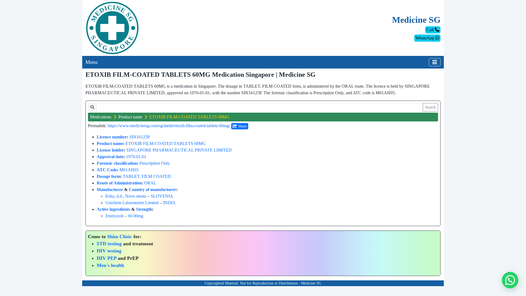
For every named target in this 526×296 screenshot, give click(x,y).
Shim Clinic (119, 236)
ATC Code (107, 169)
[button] (510, 280)
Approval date (110, 156)
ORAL (150, 183)
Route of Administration (119, 183)
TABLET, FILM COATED (147, 176)
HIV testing (109, 251)
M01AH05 (129, 169)
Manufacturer (110, 189)
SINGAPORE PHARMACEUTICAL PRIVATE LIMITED (179, 150)
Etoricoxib (114, 216)
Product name (130, 117)
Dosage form (108, 176)
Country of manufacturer (152, 189)
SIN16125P (139, 137)
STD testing (109, 243)
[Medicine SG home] (112, 27)
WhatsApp (425, 38)
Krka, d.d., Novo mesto (125, 196)
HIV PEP (106, 258)
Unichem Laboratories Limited (132, 202)
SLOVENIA (162, 196)
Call (431, 29)
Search (430, 107)
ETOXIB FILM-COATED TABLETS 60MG (165, 143)
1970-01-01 (136, 156)
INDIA (169, 202)
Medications (100, 117)
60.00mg (135, 216)
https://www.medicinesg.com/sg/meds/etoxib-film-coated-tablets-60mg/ (169, 125)
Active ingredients (113, 209)
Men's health (110, 265)
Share (242, 126)
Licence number (112, 137)
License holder (110, 150)
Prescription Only (154, 163)
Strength (144, 209)
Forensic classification (117, 163)
